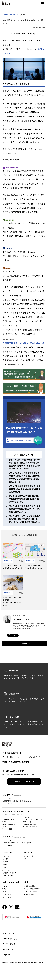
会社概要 (5, 859)
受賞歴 (4, 864)
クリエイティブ (28, 859)
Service (28, 852)
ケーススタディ (7, 894)
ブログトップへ (24, 643)
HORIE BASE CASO (30, 892)
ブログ (4, 889)
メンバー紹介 (6, 870)
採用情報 (5, 862)
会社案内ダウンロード (9, 873)
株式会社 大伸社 (29, 886)
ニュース (5, 886)
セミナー (5, 892)
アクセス (5, 867)
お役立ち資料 (6, 897)
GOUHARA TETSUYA (21, 619)
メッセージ (5, 856)
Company (7, 852)
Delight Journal (10, 882)
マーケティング (28, 856)
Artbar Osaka (29, 894)
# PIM (23, 14)
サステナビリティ (7, 875)
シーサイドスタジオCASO (32, 889)
